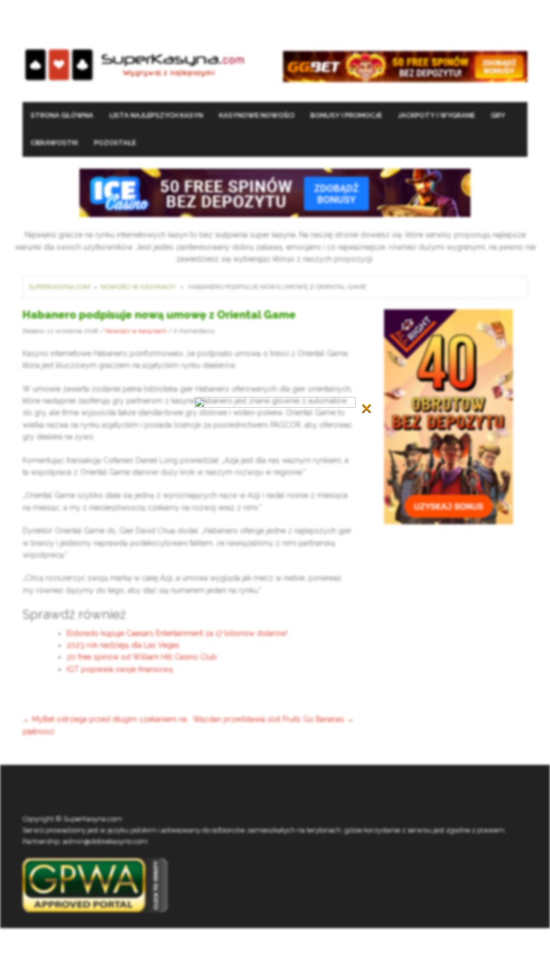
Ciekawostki (54, 143)
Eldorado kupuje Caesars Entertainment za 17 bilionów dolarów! (177, 633)
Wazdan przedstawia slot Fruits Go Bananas (273, 719)
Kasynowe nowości (256, 115)
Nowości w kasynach (137, 287)
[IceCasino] (275, 192)
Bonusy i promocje (346, 115)
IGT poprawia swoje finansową (120, 669)
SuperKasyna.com (59, 287)
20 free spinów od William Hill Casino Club (142, 657)
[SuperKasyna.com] (135, 65)
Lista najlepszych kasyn (156, 115)
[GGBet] (405, 66)
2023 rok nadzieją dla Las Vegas (123, 645)
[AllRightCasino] (448, 415)
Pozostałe (115, 143)
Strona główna (62, 115)
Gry (498, 115)
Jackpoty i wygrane (436, 115)
